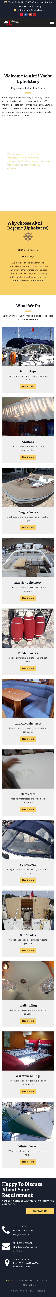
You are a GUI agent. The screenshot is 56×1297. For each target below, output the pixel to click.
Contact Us (40, 1211)
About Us (42, 1280)
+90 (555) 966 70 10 (29, 6)
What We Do (25, 1280)
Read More (28, 386)
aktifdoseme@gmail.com (31, 10)
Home (9, 1280)
